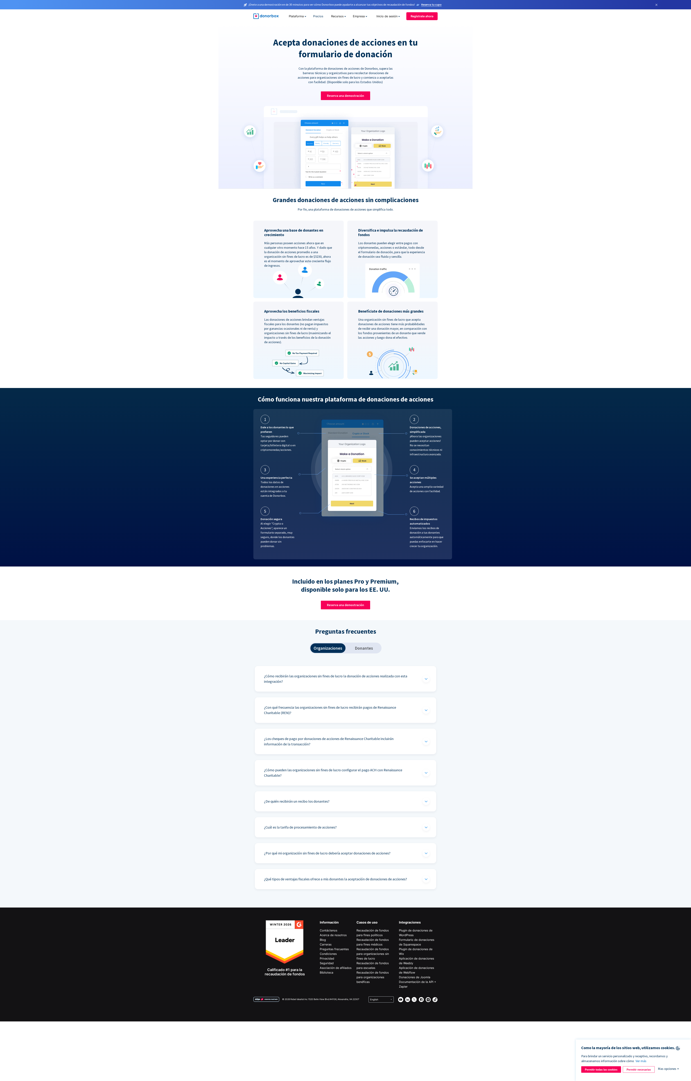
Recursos (337, 16)
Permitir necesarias (639, 1069)
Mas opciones (667, 1069)
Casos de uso (367, 922)
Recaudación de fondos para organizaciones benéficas (372, 977)
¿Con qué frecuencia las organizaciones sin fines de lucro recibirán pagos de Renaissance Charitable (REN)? (330, 710)
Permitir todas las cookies (601, 1069)
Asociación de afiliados (335, 968)
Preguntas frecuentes (334, 949)
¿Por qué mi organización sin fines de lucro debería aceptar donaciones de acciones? (327, 853)
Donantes (364, 648)
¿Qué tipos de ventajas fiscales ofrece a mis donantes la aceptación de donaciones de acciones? (335, 879)
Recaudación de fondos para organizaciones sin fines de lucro (372, 953)
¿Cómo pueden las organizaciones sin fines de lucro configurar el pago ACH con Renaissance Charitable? (333, 773)
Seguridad (327, 963)
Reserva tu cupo (431, 4)
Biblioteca (326, 972)
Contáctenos (328, 930)
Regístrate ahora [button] (422, 16)
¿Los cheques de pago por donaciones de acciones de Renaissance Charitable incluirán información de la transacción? (329, 741)
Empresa (359, 16)
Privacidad (327, 958)
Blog (323, 940)
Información (329, 922)
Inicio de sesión (387, 16)
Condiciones (328, 954)
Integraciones (410, 922)
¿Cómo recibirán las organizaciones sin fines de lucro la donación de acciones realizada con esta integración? (335, 679)
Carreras (325, 944)
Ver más (641, 1061)
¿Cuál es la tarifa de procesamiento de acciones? (300, 827)
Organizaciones (328, 648)
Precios (318, 16)
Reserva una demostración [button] (345, 96)
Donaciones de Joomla (414, 977)
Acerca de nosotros (333, 935)
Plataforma (296, 16)
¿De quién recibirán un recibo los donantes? (296, 801)
